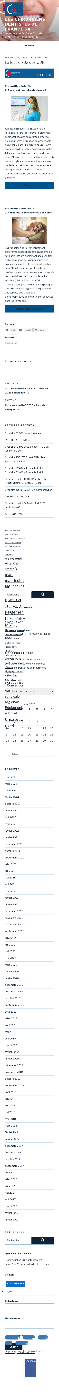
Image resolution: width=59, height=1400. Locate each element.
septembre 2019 (14, 1005)
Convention (15, 685)
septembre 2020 (14, 931)
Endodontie (17, 530)
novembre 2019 (14, 991)
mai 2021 (10, 877)
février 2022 (12, 830)
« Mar (15, 753)
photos (9, 554)
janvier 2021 (12, 904)
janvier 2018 (12, 1139)
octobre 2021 (12, 850)
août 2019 (11, 1011)
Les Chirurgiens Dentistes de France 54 (25, 24)
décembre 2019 (14, 984)
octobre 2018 (12, 1078)
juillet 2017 (11, 1179)
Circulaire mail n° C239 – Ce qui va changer (28, 489)
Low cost (16, 639)
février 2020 (12, 971)
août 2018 (11, 1092)
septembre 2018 (14, 1085)
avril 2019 (10, 1038)
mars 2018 (11, 1125)
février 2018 (12, 1132)
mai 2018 (10, 1112)
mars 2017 (11, 1206)
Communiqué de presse (29, 308)
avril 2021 (10, 884)
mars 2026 (11, 777)
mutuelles (20, 631)
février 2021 (12, 897)
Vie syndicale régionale (12, 696)
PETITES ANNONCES (17, 440)
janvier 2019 (12, 1058)
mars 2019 (11, 1045)
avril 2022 (10, 817)
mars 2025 (11, 783)
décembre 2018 (14, 1065)
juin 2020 (10, 944)
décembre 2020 (14, 911)
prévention (10, 546)
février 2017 (12, 1212)
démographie (10, 538)
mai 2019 (10, 1031)
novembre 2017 (14, 1152)
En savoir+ (29, 185)
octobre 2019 (12, 998)
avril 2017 (10, 1199)
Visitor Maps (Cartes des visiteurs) (33, 1264)
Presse (9, 667)
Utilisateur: (11, 1301)
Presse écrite (11, 647)
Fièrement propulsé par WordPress (24, 1351)
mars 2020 (11, 964)
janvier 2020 (12, 978)
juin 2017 (10, 1186)
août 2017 (10, 1172)
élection (8, 543)
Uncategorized (20, 361)
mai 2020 (10, 951)
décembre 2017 (14, 1145)
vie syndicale (20, 538)
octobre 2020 (13, 924)
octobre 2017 (12, 1159)
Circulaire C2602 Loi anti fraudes (23, 433)
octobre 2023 (12, 803)
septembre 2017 (14, 1165)
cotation (16, 534)
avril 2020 (10, 958)
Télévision (16, 643)
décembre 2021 (14, 844)
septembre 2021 (14, 857)
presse (9, 569)
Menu (31, 45)
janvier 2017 (12, 1219)
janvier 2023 (12, 810)
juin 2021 (10, 870)
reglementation (13, 558)
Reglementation (14, 671)
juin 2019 (10, 1025)
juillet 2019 (11, 1018)
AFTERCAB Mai (14, 514)
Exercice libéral (13, 659)
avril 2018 (10, 1119)
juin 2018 (10, 1105)
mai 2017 (10, 1192)
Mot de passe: (13, 1318)
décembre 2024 (14, 790)
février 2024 (12, 797)
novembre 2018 (14, 1072)
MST (9, 625)
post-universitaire (14, 663)
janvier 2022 (12, 837)
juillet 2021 (11, 864)
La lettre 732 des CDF (17, 496)
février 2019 (12, 1051)
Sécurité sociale (9, 534)
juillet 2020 (11, 938)
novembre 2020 (14, 918)
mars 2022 (11, 824)
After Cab (12, 563)
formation (16, 542)
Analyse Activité (9, 530)
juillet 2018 (11, 1099)
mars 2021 (11, 891)
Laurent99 (41, 58)
